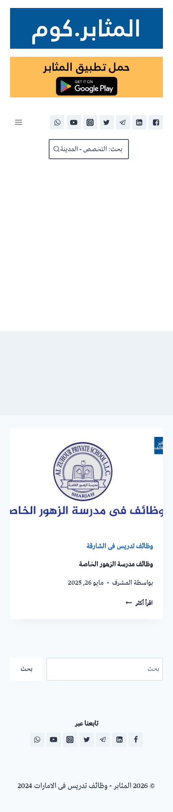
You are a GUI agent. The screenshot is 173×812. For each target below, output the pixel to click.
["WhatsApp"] (57, 122)
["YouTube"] (74, 122)
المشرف (122, 582)
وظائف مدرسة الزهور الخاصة (116, 564)
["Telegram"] (123, 122)
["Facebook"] (156, 122)
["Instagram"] (90, 122)
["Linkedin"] (139, 122)
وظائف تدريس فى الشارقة (119, 546)
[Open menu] (18, 122)
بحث (26, 668)
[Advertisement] (86, 245)
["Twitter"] (107, 122)
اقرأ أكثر (139, 603)
